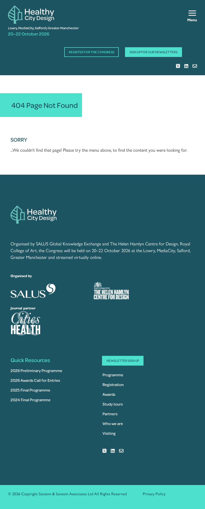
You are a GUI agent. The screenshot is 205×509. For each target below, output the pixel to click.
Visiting (109, 433)
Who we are (112, 423)
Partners (110, 413)
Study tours (112, 404)
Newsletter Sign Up (122, 360)
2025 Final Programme (30, 390)
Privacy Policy (154, 494)
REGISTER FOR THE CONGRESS (91, 52)
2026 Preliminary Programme (36, 370)
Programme (112, 374)
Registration (113, 384)
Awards (108, 394)
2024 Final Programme (30, 399)
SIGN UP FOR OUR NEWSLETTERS (154, 52)
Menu (192, 20)
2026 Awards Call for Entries (35, 380)
